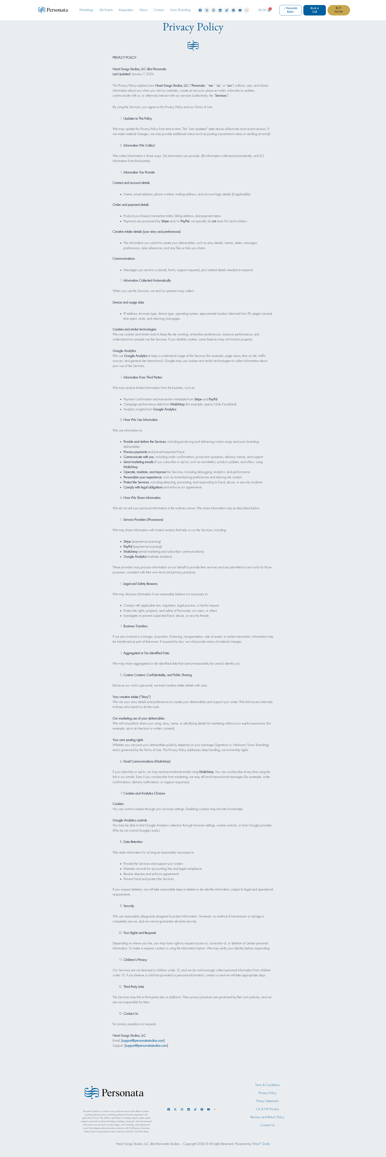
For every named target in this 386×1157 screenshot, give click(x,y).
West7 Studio (261, 1144)
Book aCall (314, 10)
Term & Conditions (267, 1085)
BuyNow (339, 10)
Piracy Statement (267, 1101)
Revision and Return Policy (267, 1117)
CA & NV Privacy (267, 1109)
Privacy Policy (267, 1093)
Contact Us (267, 1125)
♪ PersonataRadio (290, 10)
